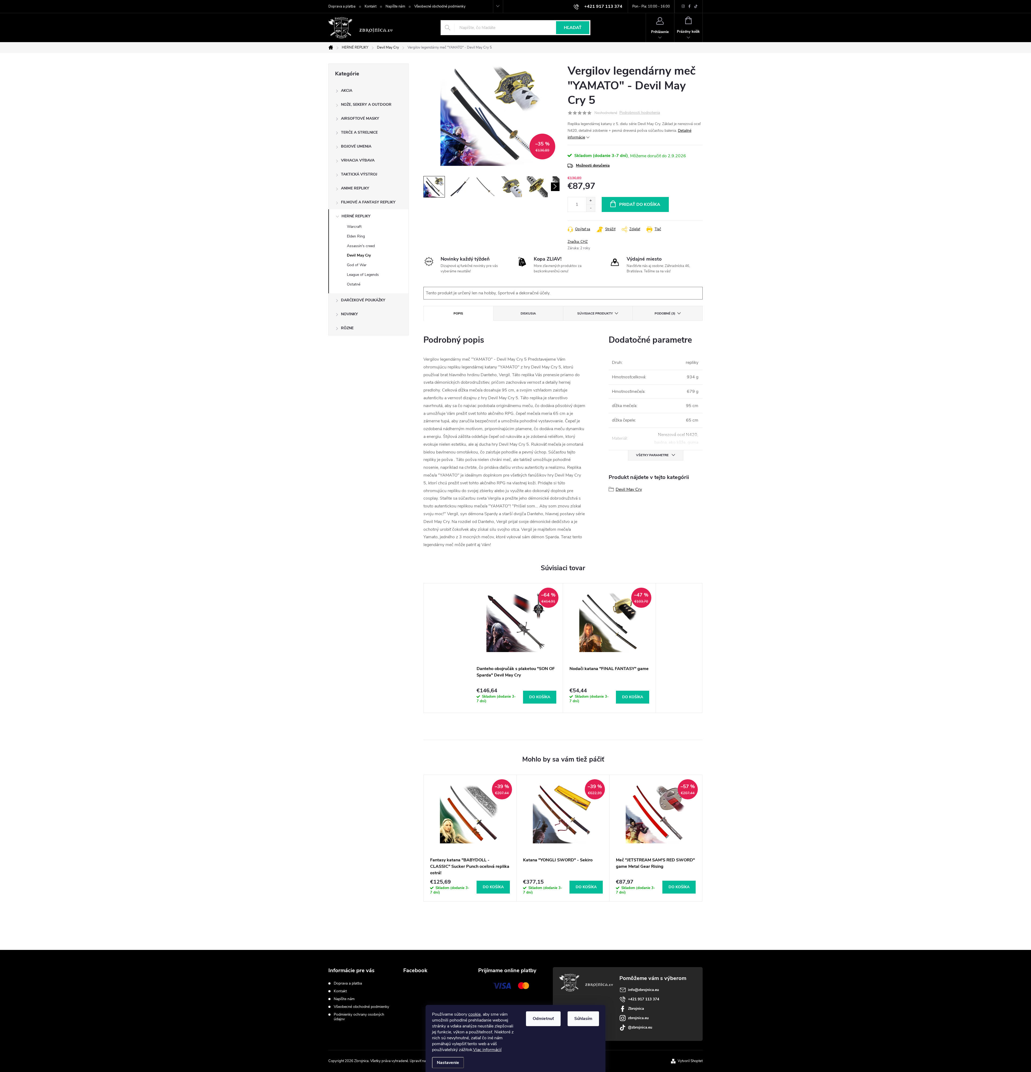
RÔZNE (347, 328)
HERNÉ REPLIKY (356, 216)
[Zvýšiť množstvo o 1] (590, 200)
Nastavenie (448, 1063)
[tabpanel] (516, 648)
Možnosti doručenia (593, 165)
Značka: (578, 241)
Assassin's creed (361, 245)
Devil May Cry (359, 255)
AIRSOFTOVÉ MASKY (360, 118)
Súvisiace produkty (595, 313)
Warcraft (354, 226)
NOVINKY (349, 314)
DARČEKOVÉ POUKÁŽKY (363, 300)
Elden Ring (356, 236)
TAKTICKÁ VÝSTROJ (359, 174)
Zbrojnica (636, 1008)
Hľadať (573, 28)
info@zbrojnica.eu (643, 989)
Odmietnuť (543, 1019)
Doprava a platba (341, 6)
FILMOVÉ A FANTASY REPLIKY (368, 202)
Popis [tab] (458, 313)
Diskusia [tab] (528, 313)
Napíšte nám (395, 6)
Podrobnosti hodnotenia (639, 113)
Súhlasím (583, 1019)
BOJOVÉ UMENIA (356, 146)
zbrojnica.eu (638, 1017)
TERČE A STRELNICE (359, 132)
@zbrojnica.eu (640, 1027)
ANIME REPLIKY (355, 188)
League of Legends (363, 274)
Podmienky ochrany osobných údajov (359, 1017)
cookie (474, 1014)
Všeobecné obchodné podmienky (440, 6)
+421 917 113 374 (643, 999)
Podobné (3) (665, 313)
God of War (356, 265)
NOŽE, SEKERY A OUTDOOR (366, 104)
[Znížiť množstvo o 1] (590, 208)
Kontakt (370, 6)
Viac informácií (487, 1050)
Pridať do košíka (639, 204)
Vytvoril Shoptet (690, 1061)
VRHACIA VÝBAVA (358, 160)
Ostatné (353, 284)
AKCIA (346, 90)
